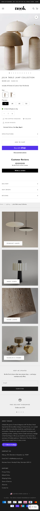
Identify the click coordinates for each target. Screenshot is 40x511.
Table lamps (12, 281)
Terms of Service (7, 481)
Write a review (20, 170)
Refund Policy (6, 475)
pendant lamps (13, 243)
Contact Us (5, 488)
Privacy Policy (6, 472)
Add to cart (20, 142)
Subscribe (20, 389)
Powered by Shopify (29, 498)
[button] (5, 95)
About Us (4, 485)
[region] (20, 404)
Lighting (8, 204)
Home (1, 204)
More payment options (20, 152)
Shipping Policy (6, 478)
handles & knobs (14, 358)
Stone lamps (12, 320)
